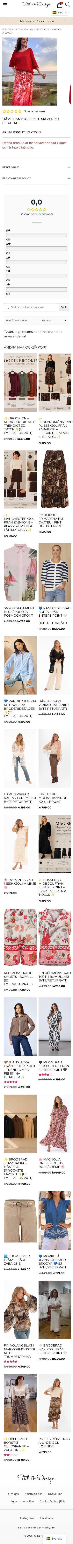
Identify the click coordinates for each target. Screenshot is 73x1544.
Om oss (13, 1494)
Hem (4, 29)
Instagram (27, 1518)
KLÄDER (13, 29)
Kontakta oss (33, 1494)
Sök (64, 307)
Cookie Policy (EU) (52, 1501)
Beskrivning (10, 167)
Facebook (46, 1518)
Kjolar (23, 29)
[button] (7, 21)
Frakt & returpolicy (16, 178)
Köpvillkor (55, 1494)
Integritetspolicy (22, 1501)
